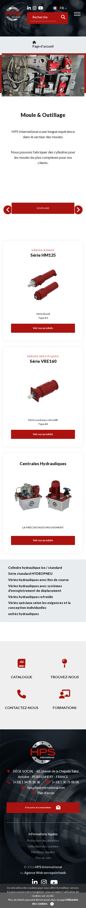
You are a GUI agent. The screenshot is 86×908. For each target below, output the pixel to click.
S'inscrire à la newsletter (38, 807)
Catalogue (21, 677)
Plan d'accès (45, 793)
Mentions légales (43, 852)
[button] (8, 209)
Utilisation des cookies (43, 846)
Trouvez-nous (64, 677)
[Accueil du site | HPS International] (13, 14)
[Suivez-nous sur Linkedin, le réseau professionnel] (29, 8)
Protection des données (43, 840)
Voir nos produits (43, 328)
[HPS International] (24, 752)
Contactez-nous (21, 707)
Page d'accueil (43, 46)
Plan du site (43, 858)
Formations (65, 707)
